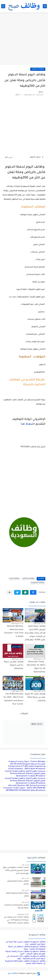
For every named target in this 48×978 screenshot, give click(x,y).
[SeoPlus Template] (38, 973)
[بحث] (3, 6)
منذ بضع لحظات (38, 623)
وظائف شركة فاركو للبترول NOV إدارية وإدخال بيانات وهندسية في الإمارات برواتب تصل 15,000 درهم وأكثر (35, 633)
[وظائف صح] (24, 6)
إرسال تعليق (36, 724)
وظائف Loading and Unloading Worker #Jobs (16, 906)
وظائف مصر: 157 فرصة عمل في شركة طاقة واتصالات (35, 697)
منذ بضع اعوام (22, 914)
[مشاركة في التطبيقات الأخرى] (9, 592)
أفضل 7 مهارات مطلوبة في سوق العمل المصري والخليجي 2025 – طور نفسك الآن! (16, 871)
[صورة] (38, 869)
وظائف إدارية (14, 578)
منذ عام (24, 865)
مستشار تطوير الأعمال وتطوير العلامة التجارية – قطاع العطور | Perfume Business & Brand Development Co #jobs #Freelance (24, 773)
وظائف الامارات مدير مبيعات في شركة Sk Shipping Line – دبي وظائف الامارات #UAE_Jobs (16, 920)
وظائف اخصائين (38, 69)
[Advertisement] (24, 39)
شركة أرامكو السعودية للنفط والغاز (17, 894)
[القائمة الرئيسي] (45, 6)
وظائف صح (12, 973)
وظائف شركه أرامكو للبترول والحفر (18, 882)
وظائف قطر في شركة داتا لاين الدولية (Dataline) (13, 665)
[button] (33, 592)
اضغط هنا (27, 424)
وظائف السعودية (37, 583)
